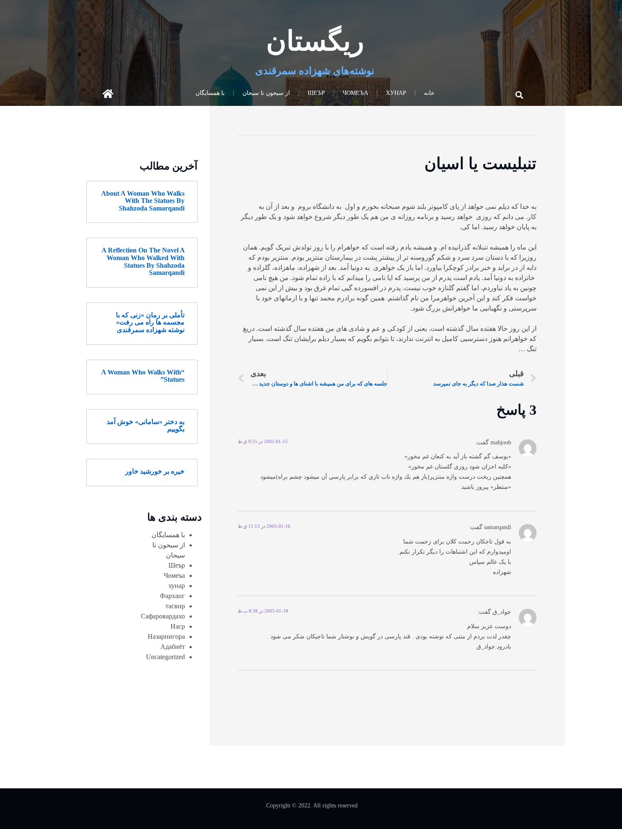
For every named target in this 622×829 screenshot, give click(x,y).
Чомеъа (355, 93)
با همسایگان (210, 93)
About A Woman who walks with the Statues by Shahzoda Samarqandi (142, 201)
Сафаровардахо (163, 616)
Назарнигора (166, 636)
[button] (519, 95)
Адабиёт (172, 646)
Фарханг (172, 595)
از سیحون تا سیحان (266, 93)
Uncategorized (165, 656)
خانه (429, 93)
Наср (178, 626)
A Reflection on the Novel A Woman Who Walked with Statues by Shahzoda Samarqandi (143, 261)
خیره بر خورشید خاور (154, 471)
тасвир (175, 606)
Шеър (316, 93)
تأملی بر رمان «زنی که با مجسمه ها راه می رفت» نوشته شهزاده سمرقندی (150, 322)
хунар (396, 93)
